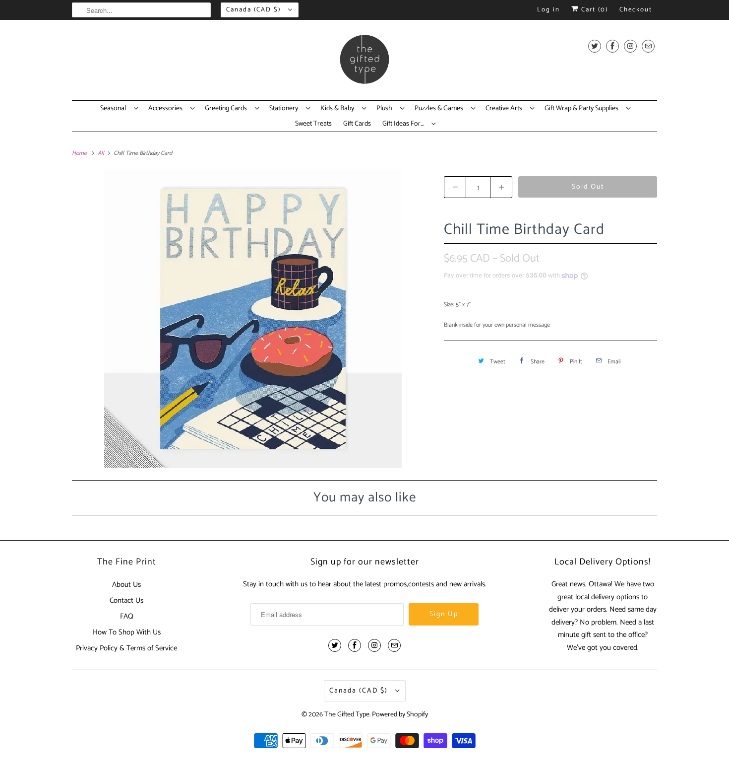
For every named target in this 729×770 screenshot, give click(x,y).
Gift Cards (357, 124)
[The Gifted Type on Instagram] (630, 46)
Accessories (166, 108)
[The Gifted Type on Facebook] (612, 46)
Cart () (593, 9)
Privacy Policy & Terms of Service (126, 648)
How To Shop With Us (127, 632)
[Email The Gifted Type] (648, 46)
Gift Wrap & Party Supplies (583, 108)
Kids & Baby (338, 108)
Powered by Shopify (400, 714)
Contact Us (126, 600)
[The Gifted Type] (364, 62)
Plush (385, 108)
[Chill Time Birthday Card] (252, 319)
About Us (126, 584)
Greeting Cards (227, 108)
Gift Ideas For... (404, 124)
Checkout (635, 9)
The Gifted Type (346, 714)
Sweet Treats (313, 124)
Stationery (285, 108)
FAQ (126, 616)
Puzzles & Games (440, 108)
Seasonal (114, 108)
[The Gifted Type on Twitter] (594, 46)
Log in (548, 9)
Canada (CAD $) (254, 9)
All (102, 153)
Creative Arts (505, 108)
